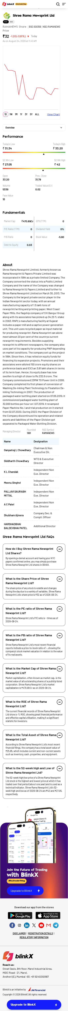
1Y (21, 114)
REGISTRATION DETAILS (40, 933)
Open (5, 175)
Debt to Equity (11, 244)
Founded (31, 429)
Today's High (59, 144)
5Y (31, 114)
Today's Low (9, 144)
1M (16, 114)
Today (34, 36)
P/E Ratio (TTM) (11, 229)
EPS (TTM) (41, 221)
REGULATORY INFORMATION (34, 937)
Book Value (41, 237)
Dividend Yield (43, 229)
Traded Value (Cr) (43, 185)
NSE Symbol (48, 429)
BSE (11, 22)
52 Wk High (59, 160)
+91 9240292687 (40, 976)
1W (11, 114)
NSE (5, 22)
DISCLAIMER (19, 933)
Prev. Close (40, 175)
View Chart (53, 114)
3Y (26, 114)
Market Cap (9, 221)
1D (5, 114)
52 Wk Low (8, 160)
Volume (6, 185)
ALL (37, 114)
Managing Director (12, 431)
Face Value (8, 195)
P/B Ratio (8, 237)
